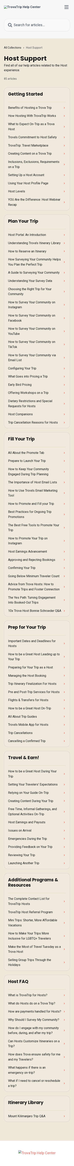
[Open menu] (66, 7)
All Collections (12, 47)
